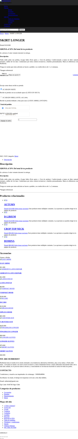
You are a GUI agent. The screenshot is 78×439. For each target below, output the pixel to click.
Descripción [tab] (8, 160)
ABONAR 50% (10, 114)
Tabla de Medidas (14, 19)
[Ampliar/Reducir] (1, 436)
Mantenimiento (13, 15)
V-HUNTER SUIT (6, 322)
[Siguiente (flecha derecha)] (3, 438)
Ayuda (10, 22)
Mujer (10, 10)
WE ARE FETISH (10, 427)
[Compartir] (5, 436)
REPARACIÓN (9, 418)
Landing (6, 415)
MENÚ (6, 17)
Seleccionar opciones (21, 208)
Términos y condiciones (11, 422)
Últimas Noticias (9, 426)
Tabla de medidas (9, 420)
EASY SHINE (5, 263)
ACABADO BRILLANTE (15, 97)
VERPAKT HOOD (6, 292)
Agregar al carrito (6, 121)
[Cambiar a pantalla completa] (3, 436)
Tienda (6, 8)
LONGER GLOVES (7, 341)
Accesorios (11, 13)
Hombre (10, 11)
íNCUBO (3, 302)
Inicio (6, 6)
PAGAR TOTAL (10, 108)
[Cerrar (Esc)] (7, 436)
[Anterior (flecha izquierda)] (1, 438)
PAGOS (6, 416)
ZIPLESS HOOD (6, 312)
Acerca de (7, 24)
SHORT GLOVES (6, 351)
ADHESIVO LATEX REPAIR (11, 273)
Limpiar (75, 75)
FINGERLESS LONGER (9, 331)
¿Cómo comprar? (9, 406)
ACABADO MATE (9, 89)
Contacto (7, 26)
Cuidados (11, 21)
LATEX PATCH (6, 283)
